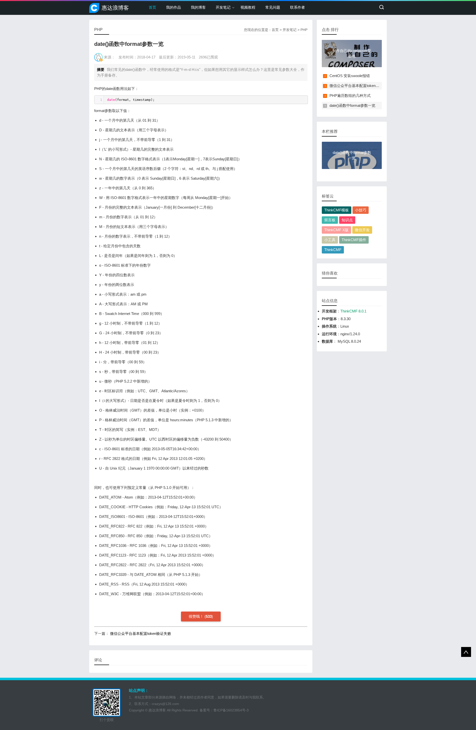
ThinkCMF (332, 250)
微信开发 (362, 230)
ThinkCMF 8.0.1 (353, 311)
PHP (303, 30)
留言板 (329, 220)
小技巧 (360, 210)
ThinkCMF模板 (336, 210)
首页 (152, 7)
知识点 (347, 220)
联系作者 (297, 7)
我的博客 (198, 7)
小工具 (329, 240)
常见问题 (272, 7)
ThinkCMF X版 (336, 230)
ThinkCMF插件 (354, 240)
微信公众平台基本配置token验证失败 (140, 633)
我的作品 (173, 7)
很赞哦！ (196, 616)
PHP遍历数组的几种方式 (350, 95)
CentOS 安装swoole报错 (349, 76)
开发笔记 (223, 7)
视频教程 (247, 7)
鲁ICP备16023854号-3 (231, 710)
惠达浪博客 (115, 8)
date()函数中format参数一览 (352, 105)
